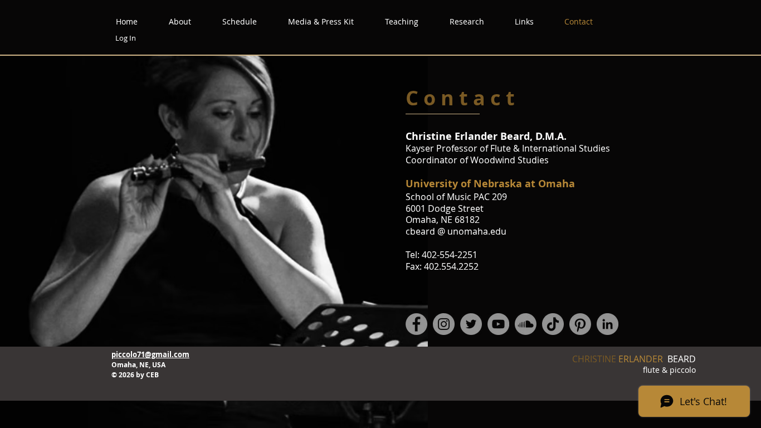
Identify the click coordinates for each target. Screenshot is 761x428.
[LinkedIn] (607, 324)
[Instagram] (444, 324)
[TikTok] (553, 324)
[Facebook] (416, 324)
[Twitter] (471, 324)
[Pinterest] (580, 324)
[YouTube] (498, 324)
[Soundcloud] (525, 324)
